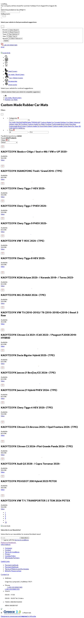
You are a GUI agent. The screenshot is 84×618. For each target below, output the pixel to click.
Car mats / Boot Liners (13, 98)
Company (8, 548)
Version (5, 38)
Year (4, 36)
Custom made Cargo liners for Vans (65, 126)
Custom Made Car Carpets (50, 122)
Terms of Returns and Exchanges (17, 569)
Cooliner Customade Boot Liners (57, 124)
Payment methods (11, 565)
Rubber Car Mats (11, 100)
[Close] (2, 26)
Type (4, 34)
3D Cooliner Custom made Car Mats (31, 124)
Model (4, 32)
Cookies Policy (10, 556)
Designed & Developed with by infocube (18, 616)
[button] (46, 118)
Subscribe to (24, 538)
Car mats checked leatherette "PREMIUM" (24, 122)
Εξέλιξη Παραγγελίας (13, 571)
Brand (4, 30)
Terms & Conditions (12, 552)
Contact (8, 550)
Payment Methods (11, 567)
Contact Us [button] (5, 574)
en (3, 47)
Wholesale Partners (12, 558)
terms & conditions (22, 540)
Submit (6, 40)
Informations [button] (5, 544)
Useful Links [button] (5, 561)
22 (6, 522)
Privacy (7, 554)
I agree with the (16, 540)
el (1, 47)
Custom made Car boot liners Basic (39, 126)
